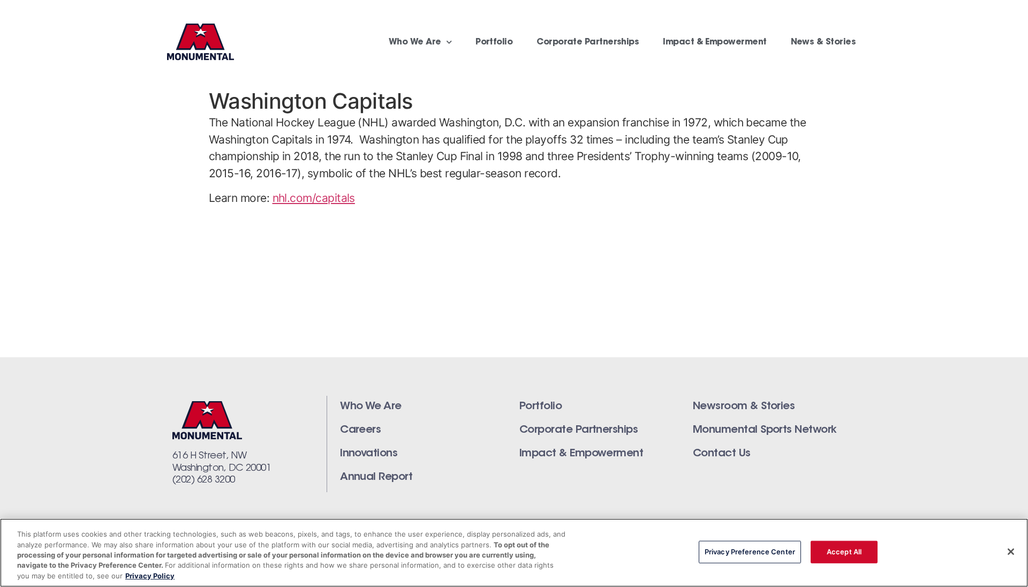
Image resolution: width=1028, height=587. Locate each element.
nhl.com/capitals (314, 198)
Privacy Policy (150, 575)
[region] (514, 552)
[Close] (1011, 551)
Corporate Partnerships (587, 42)
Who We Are (415, 42)
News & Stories (823, 42)
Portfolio (493, 42)
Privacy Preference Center (750, 551)
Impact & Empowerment (714, 42)
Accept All (844, 551)
